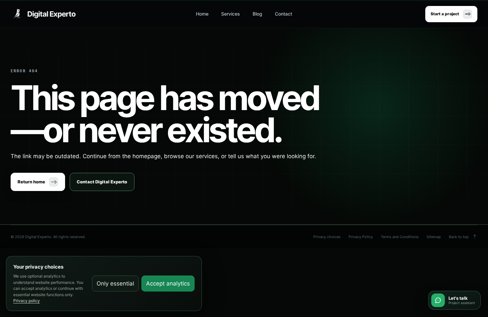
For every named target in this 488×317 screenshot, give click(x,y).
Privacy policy (26, 300)
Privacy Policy (361, 236)
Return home (31, 181)
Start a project (445, 13)
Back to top (459, 236)
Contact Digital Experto (102, 181)
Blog (257, 14)
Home (202, 14)
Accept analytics (168, 283)
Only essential (115, 283)
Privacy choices (327, 236)
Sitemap (434, 236)
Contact (283, 14)
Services (230, 14)
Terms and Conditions (400, 236)
